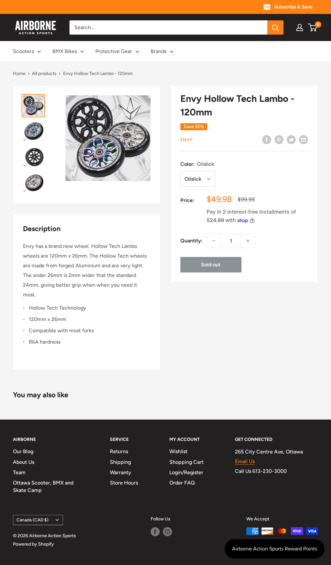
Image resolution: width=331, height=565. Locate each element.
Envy (186, 140)
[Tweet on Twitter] (291, 139)
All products (44, 73)
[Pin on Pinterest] (278, 139)
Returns (119, 451)
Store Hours (124, 483)
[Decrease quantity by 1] (213, 241)
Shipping (120, 462)
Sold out (210, 264)
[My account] (299, 27)
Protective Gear (113, 51)
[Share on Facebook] (266, 139)
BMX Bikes (64, 51)
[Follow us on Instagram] (167, 531)
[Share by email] (303, 139)
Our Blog (23, 451)
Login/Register (186, 472)
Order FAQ (182, 483)
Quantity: (191, 241)
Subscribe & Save (293, 7)
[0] (313, 27)
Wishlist (178, 451)
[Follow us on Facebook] (155, 531)
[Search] (275, 27)
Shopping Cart (186, 462)
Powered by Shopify (33, 544)
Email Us (245, 461)
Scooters (23, 51)
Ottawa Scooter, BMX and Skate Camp (43, 486)
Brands (158, 51)
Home (19, 73)
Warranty (120, 472)
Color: (197, 164)
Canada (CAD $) (32, 519)
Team (19, 472)
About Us (23, 462)
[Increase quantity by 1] (248, 241)
